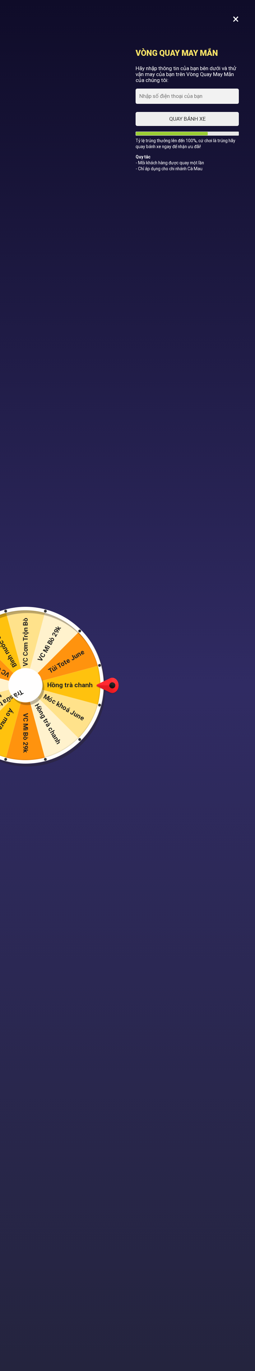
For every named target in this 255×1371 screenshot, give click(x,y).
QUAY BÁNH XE (187, 119)
